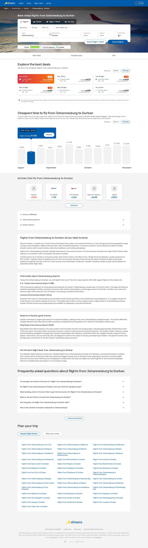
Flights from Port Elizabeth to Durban (36, 498)
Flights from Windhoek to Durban (69, 502)
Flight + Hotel (38, 3)
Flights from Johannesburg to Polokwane (108, 445)
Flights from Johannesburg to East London (38, 483)
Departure (87, 33)
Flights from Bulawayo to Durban (70, 494)
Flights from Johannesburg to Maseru (107, 449)
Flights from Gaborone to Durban (34, 494)
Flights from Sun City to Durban (34, 472)
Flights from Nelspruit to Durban (34, 468)
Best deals (37, 56)
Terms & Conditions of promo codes (93, 529)
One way (126, 71)
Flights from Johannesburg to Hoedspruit (37, 453)
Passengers (121, 33)
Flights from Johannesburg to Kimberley (108, 483)
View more (74, 205)
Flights (21, 3)
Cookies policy (67, 529)
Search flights (118, 42)
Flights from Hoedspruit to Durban (70, 468)
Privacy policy (77, 529)
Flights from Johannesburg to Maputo (71, 483)
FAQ (113, 56)
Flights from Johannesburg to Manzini (71, 449)
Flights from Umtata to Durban (104, 459)
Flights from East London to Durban (35, 464)
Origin (23, 33)
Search (49, 135)
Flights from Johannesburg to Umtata (107, 479)
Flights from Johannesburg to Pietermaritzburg (104, 473)
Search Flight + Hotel (95, 42)
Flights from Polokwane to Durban (70, 472)
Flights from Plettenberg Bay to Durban (108, 498)
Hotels (29, 3)
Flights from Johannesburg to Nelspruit (37, 449)
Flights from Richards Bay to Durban (71, 459)
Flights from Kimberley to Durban (105, 468)
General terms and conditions (53, 529)
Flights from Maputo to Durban (69, 464)
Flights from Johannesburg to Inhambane (73, 487)
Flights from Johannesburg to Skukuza (108, 453)
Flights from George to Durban (33, 502)
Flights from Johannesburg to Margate (36, 479)
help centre (98, 537)
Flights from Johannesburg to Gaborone (72, 445)
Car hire (48, 3)
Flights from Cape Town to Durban (35, 506)
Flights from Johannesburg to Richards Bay (74, 479)
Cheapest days (76, 56)
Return (102, 33)
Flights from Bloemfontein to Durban (107, 464)
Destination (56, 33)
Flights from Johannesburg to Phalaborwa (38, 459)
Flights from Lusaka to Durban (104, 502)
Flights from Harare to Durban (68, 498)
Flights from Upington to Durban (105, 494)
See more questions (75, 418)
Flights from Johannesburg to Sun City (36, 445)
